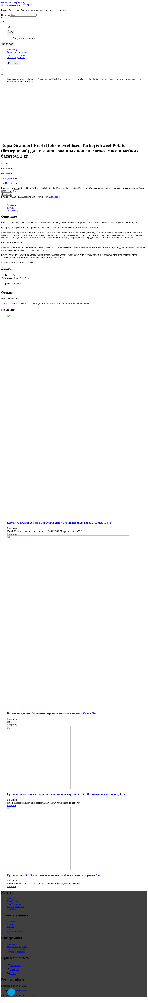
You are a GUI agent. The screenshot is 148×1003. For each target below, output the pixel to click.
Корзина (11, 924)
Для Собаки (13, 901)
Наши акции (13, 49)
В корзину (6, 194)
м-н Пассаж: (7, 183)
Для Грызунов (14, 904)
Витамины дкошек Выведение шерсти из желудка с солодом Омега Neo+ (52, 713)
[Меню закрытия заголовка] (2, 72)
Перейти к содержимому (13, 2)
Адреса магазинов (16, 55)
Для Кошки (54, 197)
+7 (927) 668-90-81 (20, 990)
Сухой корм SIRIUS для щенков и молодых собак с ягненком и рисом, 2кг (54, 875)
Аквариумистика (15, 906)
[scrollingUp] (2, 1001)
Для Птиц (12, 909)
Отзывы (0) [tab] (12, 210)
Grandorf (17, 283)
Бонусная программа (17, 52)
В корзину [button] (12, 534)
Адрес (10, 929)
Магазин (31, 79)
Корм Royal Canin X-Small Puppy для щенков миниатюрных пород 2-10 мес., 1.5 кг (59, 522)
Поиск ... (5, 15)
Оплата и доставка (16, 57)
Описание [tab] (12, 205)
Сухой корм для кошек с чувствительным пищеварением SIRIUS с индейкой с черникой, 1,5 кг (67, 794)
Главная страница (15, 79)
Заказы (10, 926)
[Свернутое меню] (2, 69)
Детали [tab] (10, 207)
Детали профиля (15, 931)
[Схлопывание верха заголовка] (2, 74)
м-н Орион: (7, 178)
